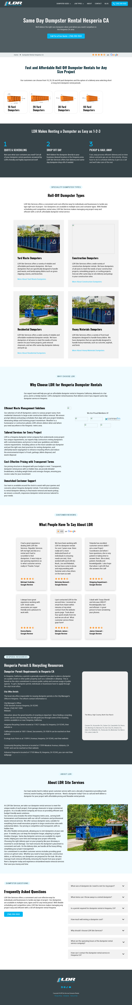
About (89, 4)
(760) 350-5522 (121, 4)
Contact (98, 4)
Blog (106, 4)
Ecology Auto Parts (11, 741)
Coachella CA (115, 725)
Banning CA (92, 728)
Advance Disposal (19, 755)
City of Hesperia (17, 710)
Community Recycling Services (51, 748)
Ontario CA (117, 728)
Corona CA (88, 725)
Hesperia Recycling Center (22, 727)
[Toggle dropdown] (70, 3)
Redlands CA (95, 730)
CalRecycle (15, 734)
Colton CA (106, 725)
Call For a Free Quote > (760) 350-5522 (66, 36)
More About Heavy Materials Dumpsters (88, 350)
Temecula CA (105, 730)
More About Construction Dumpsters (87, 281)
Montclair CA (115, 730)
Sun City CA (109, 728)
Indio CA (88, 730)
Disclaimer (66, 996)
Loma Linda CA (93, 732)
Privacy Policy (58, 996)
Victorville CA (97, 725)
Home (16, 55)
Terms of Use (73, 996)
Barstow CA (100, 728)
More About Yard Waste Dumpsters (32, 279)
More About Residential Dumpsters (32, 353)
